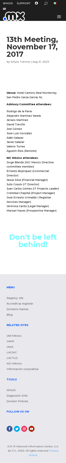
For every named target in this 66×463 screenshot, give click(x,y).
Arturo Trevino (20, 61)
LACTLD (12, 358)
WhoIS (11, 390)
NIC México (14, 363)
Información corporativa (22, 369)
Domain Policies (17, 401)
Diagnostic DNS (17, 395)
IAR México (14, 335)
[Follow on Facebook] (9, 429)
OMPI (10, 341)
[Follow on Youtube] (31, 429)
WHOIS (8, 3)
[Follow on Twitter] (17, 429)
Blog (10, 314)
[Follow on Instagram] (24, 429)
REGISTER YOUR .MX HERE (33, 265)
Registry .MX (15, 298)
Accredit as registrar (20, 303)
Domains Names (18, 309)
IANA (10, 347)
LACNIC (12, 352)
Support (24, 3)
